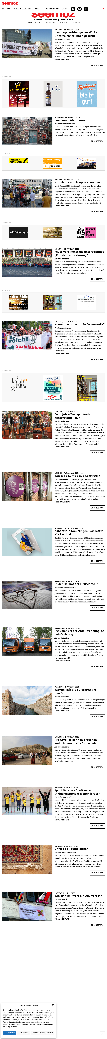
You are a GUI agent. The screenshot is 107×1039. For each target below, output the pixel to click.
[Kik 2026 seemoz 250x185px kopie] (19, 107)
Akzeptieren (9, 1033)
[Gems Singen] (86, 237)
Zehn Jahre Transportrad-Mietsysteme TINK (72, 416)
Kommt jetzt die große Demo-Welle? (80, 324)
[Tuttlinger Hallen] (86, 168)
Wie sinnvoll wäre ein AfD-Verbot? (78, 896)
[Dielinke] (53, 401)
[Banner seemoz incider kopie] (53, 107)
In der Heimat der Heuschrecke (76, 584)
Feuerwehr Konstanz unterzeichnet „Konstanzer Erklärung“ (79, 254)
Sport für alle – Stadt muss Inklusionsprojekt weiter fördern (77, 792)
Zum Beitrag (98, 66)
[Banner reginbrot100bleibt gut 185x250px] (87, 107)
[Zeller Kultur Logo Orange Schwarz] (19, 392)
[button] (53, 1006)
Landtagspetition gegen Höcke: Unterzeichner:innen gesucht (76, 34)
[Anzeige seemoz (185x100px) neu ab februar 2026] (52, 168)
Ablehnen (24, 1033)
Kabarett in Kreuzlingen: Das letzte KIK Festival (79, 533)
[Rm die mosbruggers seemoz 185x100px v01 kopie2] (52, 237)
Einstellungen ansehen (42, 1033)
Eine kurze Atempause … (72, 120)
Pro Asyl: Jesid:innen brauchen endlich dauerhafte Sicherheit (76, 742)
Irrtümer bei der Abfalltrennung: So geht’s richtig (79, 633)
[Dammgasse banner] (87, 400)
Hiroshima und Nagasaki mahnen (78, 182)
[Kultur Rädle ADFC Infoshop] (18, 310)
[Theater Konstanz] (18, 163)
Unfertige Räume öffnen (72, 849)
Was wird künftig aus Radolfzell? (77, 476)
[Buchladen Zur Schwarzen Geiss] (18, 237)
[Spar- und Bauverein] (86, 309)
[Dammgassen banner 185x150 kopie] (52, 310)
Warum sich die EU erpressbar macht (75, 691)
